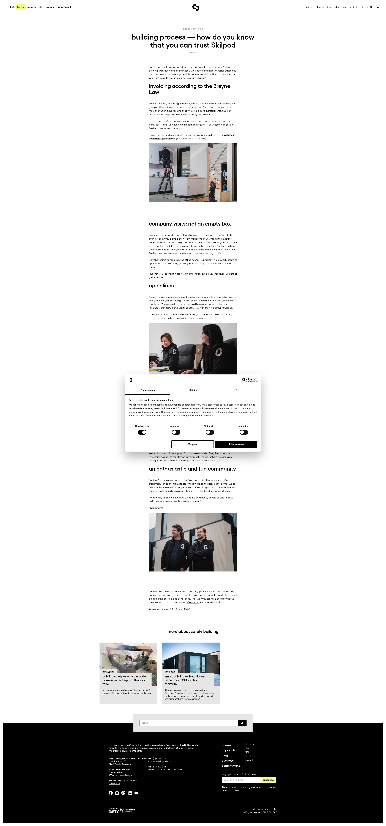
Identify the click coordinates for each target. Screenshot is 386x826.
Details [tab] (193, 390)
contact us (136, 750)
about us (320, 7)
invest (248, 755)
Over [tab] (238, 390)
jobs (247, 748)
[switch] (176, 432)
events (50, 6)
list (189, 747)
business (309, 7)
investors (198, 453)
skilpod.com (189, 28)
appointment (64, 6)
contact (353, 7)
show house (340, 7)
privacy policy (270, 809)
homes (20, 6)
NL (378, 7)
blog (41, 6)
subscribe (268, 779)
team (329, 7)
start (11, 6)
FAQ (247, 752)
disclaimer (258, 809)
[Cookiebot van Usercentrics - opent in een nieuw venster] (244, 380)
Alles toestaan (236, 444)
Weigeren (193, 444)
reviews (31, 6)
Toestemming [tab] (148, 390)
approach (228, 750)
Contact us (193, 602)
